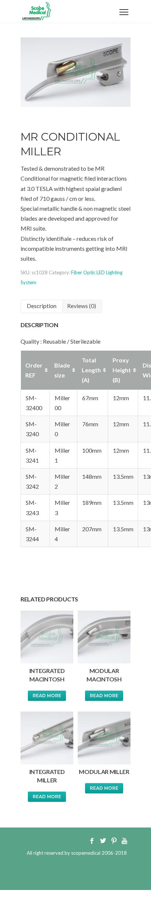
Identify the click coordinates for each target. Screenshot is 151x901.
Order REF (34, 370)
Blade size (62, 370)
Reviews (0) (81, 305)
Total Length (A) (91, 370)
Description (41, 305)
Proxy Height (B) (122, 370)
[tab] (42, 306)
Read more (47, 695)
